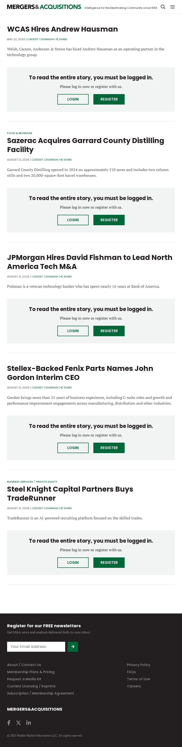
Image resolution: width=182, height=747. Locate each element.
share (63, 39)
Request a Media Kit (24, 679)
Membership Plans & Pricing (31, 672)
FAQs (131, 672)
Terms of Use (138, 679)
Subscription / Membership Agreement (40, 693)
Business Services (20, 482)
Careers (134, 686)
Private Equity (46, 482)
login (73, 99)
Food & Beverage (19, 133)
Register (109, 99)
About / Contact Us (24, 664)
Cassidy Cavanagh (40, 39)
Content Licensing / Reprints (31, 686)
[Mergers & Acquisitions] (44, 7)
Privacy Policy (138, 664)
